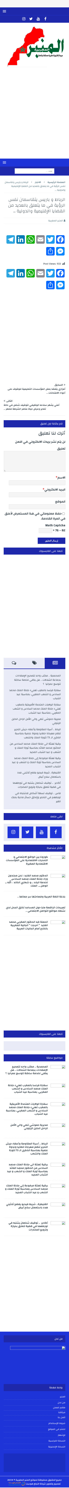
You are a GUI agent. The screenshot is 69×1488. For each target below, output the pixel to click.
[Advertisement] (34, 115)
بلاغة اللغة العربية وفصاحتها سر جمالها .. (41, 896)
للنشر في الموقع (56, 1429)
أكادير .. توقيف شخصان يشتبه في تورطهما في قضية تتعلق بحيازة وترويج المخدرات (37, 785)
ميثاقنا (61, 1412)
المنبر (62, 1397)
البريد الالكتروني (54, 489)
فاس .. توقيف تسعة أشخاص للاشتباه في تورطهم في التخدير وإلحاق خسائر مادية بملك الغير (36, 797)
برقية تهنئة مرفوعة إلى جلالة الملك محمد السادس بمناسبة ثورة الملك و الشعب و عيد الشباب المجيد (36, 762)
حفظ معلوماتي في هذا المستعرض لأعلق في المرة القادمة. (35, 516)
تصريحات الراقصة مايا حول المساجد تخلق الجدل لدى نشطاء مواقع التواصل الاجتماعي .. (35, 909)
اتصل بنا (61, 1417)
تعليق (61, 448)
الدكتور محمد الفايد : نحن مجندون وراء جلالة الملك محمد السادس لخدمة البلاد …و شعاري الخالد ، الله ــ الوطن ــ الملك (26, 880)
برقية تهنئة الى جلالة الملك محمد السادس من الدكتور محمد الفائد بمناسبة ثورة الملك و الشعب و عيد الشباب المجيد (35, 748)
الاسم (61, 477)
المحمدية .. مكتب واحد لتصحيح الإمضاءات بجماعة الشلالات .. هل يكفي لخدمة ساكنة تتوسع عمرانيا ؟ (37, 679)
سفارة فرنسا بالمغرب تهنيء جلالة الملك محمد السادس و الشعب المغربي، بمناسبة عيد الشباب (35, 694)
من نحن (61, 1402)
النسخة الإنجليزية (56, 1446)
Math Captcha (55, 525)
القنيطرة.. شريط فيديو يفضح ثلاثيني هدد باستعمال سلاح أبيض (39, 774)
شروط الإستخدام (56, 1423)
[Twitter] (31, 19)
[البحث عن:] (34, 171)
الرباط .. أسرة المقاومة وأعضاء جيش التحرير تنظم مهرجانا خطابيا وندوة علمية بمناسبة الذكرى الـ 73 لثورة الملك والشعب (37, 733)
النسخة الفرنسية (56, 1441)
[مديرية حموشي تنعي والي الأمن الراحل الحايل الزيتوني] (58, 1128)
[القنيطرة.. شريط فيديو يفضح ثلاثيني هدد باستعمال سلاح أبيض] (58, 1208)
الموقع (60, 501)
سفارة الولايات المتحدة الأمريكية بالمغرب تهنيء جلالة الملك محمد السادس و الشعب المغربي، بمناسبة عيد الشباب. (37, 708)
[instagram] (24, 19)
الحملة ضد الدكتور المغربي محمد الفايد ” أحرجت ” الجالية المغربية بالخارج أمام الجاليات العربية (28, 925)
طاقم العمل (59, 1408)
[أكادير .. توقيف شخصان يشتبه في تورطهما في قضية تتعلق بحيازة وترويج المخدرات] (58, 1226)
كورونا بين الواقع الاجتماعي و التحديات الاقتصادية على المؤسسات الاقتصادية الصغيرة (27, 860)
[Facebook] (45, 19)
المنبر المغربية (55, 220)
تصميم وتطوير (53, 1484)
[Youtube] (38, 19)
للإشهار (61, 1435)
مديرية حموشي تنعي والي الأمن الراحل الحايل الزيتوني (36, 721)
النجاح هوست (32, 1484)
